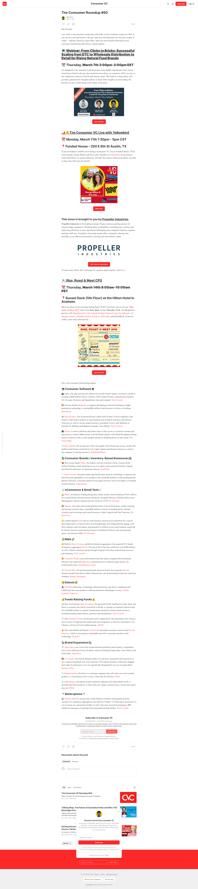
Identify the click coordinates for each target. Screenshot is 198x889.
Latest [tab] (69, 787)
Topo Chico (69, 647)
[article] (99, 797)
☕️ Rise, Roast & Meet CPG (81, 280)
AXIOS (100, 625)
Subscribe (181, 4)
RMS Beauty (69, 681)
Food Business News (87, 564)
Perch (85, 547)
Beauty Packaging (78, 576)
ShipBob (80, 316)
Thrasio (67, 698)
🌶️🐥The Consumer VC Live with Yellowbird (95, 132)
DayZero (96, 316)
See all (65, 843)
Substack (89, 885)
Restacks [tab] (75, 761)
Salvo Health (69, 446)
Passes (67, 431)
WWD (117, 676)
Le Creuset (69, 658)
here (123, 270)
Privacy (96, 874)
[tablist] (70, 761)
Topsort (67, 506)
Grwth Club (94, 630)
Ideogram (82, 405)
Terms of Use (109, 847)
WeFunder (105, 316)
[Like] (63, 24)
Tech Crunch (117, 400)
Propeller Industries (115, 219)
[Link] (58, 54)
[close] (118, 811)
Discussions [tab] (77, 787)
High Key (85, 561)
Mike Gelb (69, 17)
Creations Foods (71, 558)
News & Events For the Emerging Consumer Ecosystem (80, 796)
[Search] (168, 4)
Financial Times (75, 618)
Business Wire (67, 668)
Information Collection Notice (98, 849)
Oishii (83, 462)
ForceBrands (124, 313)
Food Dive (105, 469)
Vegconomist (81, 483)
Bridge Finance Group (108, 313)
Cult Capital (91, 313)
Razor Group (77, 544)
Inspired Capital (86, 604)
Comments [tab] (66, 761)
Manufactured (79, 313)
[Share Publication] (173, 4)
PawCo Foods (70, 474)
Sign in (191, 4)
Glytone (125, 570)
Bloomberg (66, 411)
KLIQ (79, 520)
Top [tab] (64, 787)
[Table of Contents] (2, 444)
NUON (67, 587)
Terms (102, 874)
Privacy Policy (114, 849)
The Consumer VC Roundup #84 (76, 793)
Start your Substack (94, 879)
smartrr (72, 316)
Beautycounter (70, 673)
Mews (67, 494)
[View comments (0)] (68, 24)
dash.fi (88, 316)
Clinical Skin (70, 570)
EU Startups (114, 500)
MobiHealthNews (98, 452)
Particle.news (70, 416)
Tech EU (75, 636)
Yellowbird (115, 154)
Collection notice (111, 874)
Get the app (109, 879)
